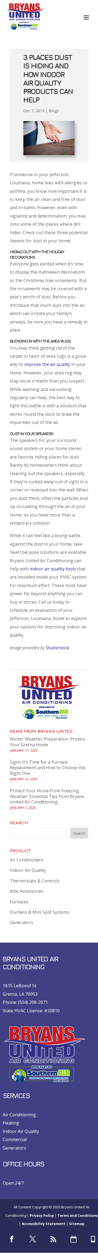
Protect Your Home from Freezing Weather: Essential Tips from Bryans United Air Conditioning (47, 796)
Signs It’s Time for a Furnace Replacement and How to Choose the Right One (47, 768)
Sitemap (76, 1223)
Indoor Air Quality (28, 870)
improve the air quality (47, 364)
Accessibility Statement (44, 1223)
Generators (21, 922)
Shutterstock (57, 648)
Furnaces (19, 902)
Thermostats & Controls (34, 881)
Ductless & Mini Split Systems (39, 912)
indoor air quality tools (53, 569)
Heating (11, 1123)
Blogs (54, 110)
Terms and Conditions (77, 1215)
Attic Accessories (27, 891)
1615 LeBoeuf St (19, 986)
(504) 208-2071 (33, 1002)
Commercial (15, 1139)
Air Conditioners (26, 860)
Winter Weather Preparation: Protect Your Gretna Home (47, 742)
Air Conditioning (19, 1115)
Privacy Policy (42, 1215)
